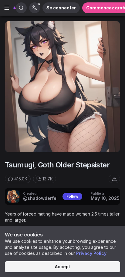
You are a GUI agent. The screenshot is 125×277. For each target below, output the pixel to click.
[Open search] (21, 7)
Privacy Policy (91, 253)
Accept (62, 266)
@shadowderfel (40, 198)
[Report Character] (114, 179)
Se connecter (61, 7)
